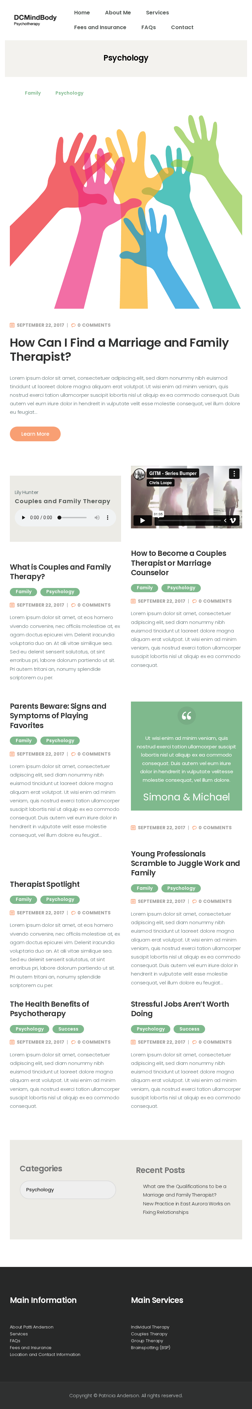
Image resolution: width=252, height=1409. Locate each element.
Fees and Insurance (31, 1348)
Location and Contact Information (45, 1354)
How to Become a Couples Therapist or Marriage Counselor (178, 563)
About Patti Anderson (31, 1327)
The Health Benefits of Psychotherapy (49, 1008)
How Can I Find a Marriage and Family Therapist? (119, 350)
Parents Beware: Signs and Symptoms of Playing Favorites (58, 716)
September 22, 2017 (40, 325)
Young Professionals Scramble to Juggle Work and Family (185, 863)
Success (68, 1029)
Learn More (35, 433)
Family (33, 93)
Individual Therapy (150, 1327)
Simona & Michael (186, 797)
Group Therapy (147, 1341)
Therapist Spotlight (44, 884)
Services (19, 1334)
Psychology (69, 93)
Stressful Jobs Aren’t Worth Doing (180, 1008)
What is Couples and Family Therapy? (60, 571)
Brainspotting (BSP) (150, 1348)
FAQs (15, 1341)
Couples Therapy (149, 1334)
